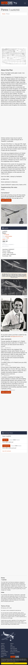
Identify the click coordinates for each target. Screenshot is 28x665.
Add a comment (6, 392)
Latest (2, 645)
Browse (3, 646)
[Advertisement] (14, 30)
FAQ (11, 645)
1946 (7, 238)
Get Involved (13, 648)
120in (3, 239)
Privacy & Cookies (15, 651)
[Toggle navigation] (25, 3)
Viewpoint (3, 653)
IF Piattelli (6, 234)
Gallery (3, 648)
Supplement (6, 445)
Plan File (5, 440)
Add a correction (6, 200)
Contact (12, 653)
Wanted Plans (4, 651)
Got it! (14, 663)
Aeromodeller (8, 236)
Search (3, 643)
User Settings (13, 650)
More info (17, 661)
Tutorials (3, 650)
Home (3, 14)
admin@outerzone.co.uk (16, 336)
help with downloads (6, 451)
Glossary (12, 646)
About (11, 643)
